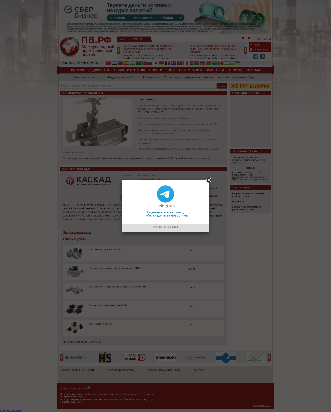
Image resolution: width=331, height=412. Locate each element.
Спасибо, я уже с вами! (165, 226)
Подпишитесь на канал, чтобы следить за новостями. (165, 213)
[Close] (208, 180)
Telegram (165, 205)
